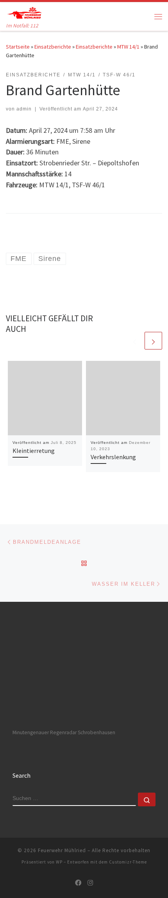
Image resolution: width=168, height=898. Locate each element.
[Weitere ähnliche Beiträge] (153, 340)
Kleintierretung (34, 450)
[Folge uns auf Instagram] (90, 883)
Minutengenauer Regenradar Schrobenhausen (64, 732)
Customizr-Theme (128, 862)
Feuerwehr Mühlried (62, 850)
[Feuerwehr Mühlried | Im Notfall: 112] (24, 11)
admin (24, 109)
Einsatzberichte (52, 46)
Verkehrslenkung (113, 457)
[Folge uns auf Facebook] (78, 883)
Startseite (18, 46)
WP (59, 862)
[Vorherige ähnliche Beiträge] (134, 340)
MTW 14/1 (128, 46)
